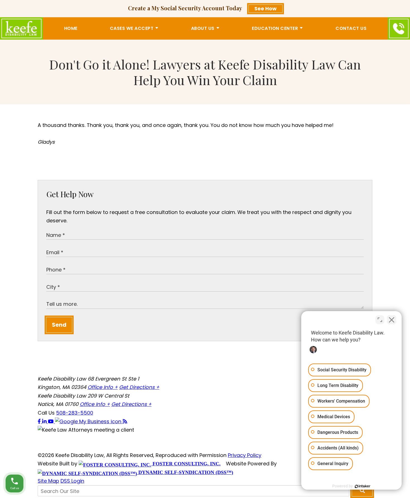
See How (265, 8)
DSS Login (72, 480)
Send (59, 325)
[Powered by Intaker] (362, 486)
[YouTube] (51, 421)
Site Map (48, 480)
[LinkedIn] (45, 421)
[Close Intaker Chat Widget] (391, 319)
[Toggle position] (379, 319)
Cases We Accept (132, 28)
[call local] (399, 28)
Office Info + (103, 387)
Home (71, 28)
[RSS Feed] (125, 421)
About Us (202, 28)
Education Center (275, 28)
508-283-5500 (74, 412)
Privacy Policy (244, 455)
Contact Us (351, 28)
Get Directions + (139, 387)
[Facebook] (40, 421)
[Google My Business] (89, 421)
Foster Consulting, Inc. (186, 463)
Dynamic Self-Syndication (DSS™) (185, 472)
